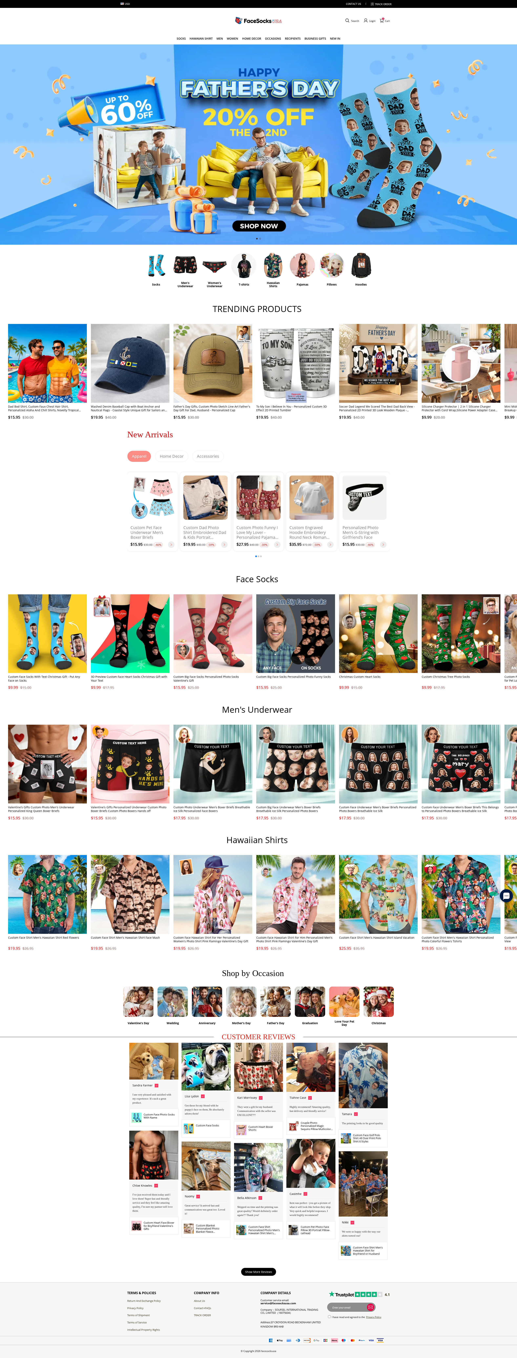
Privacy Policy (135, 1308)
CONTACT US (353, 4)
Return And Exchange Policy (144, 1301)
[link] (181, 38)
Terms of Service (137, 1322)
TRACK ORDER (202, 1315)
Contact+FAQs (202, 1308)
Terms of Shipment (138, 1315)
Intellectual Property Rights (143, 1330)
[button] (351, 20)
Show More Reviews (258, 1272)
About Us (199, 1301)
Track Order (383, 4)
